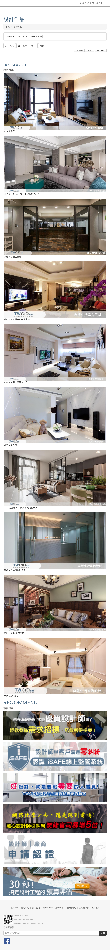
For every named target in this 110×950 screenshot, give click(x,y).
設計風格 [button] (9, 45)
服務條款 (59, 908)
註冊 (91, 3)
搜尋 (84, 3)
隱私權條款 (84, 908)
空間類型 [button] (22, 45)
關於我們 (14, 908)
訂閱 (103, 933)
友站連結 (96, 908)
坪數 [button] (42, 45)
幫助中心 (25, 908)
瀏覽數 (79, 51)
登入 (100, 3)
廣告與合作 (48, 908)
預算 (89, 51)
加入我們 (36, 908)
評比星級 (100, 51)
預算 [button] (33, 45)
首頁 (8, 27)
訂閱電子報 (8, 927)
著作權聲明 (71, 908)
